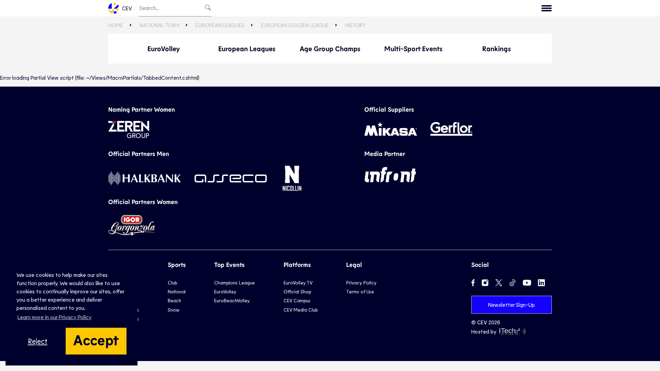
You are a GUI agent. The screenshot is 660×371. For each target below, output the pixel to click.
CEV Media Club (301, 310)
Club (172, 282)
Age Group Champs (330, 48)
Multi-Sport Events (413, 48)
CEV (127, 8)
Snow (173, 310)
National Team (159, 25)
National (177, 291)
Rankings (496, 48)
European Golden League (295, 25)
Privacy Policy (361, 282)
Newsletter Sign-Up (511, 304)
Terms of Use (360, 291)
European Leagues (220, 25)
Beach (174, 300)
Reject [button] (37, 341)
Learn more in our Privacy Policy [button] (54, 317)
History (355, 25)
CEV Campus (297, 300)
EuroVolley (163, 48)
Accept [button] (96, 339)
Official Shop (297, 291)
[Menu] (546, 8)
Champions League (234, 282)
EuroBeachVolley (232, 300)
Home (115, 25)
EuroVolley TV (298, 282)
